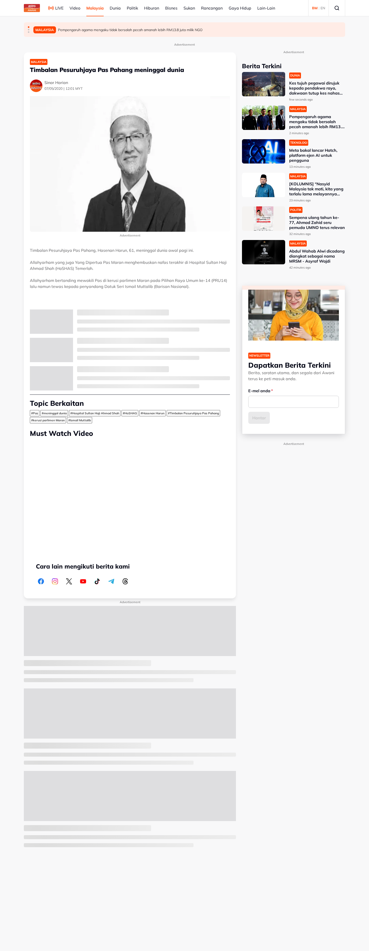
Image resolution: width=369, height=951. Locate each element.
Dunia (115, 8)
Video (75, 8)
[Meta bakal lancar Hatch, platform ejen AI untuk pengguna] (263, 151)
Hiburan (151, 8)
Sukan (189, 8)
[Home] (32, 8)
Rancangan (212, 8)
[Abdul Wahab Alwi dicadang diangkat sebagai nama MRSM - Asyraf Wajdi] (263, 252)
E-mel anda (259, 390)
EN (323, 8)
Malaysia (95, 8)
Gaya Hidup (240, 8)
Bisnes (171, 8)
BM (315, 8)
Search (337, 8)
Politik (132, 8)
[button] (28, 27)
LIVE (59, 8)
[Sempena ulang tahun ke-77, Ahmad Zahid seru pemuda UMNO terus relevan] (263, 218)
